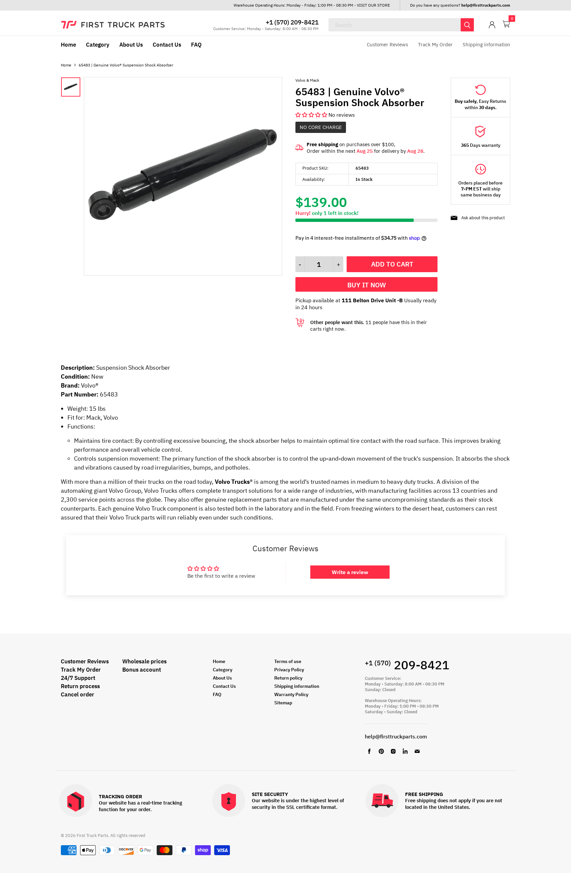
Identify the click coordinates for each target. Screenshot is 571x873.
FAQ (196, 44)
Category (97, 44)
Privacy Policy (289, 670)
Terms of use (287, 661)
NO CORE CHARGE (321, 127)
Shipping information (486, 44)
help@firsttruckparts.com (396, 736)
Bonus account (141, 669)
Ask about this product (483, 218)
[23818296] (183, 273)
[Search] (467, 24)
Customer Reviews (387, 44)
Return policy (288, 678)
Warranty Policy (291, 694)
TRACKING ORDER (120, 797)
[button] (311, 114)
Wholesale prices (144, 661)
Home (68, 44)
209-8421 (407, 665)
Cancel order (77, 694)
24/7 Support (78, 678)
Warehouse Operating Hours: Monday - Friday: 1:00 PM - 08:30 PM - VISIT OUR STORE (312, 5)
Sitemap (283, 703)
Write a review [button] (350, 572)
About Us (131, 44)
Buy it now (366, 284)
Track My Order (435, 44)
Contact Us (167, 44)
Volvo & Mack (307, 80)
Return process (80, 686)
